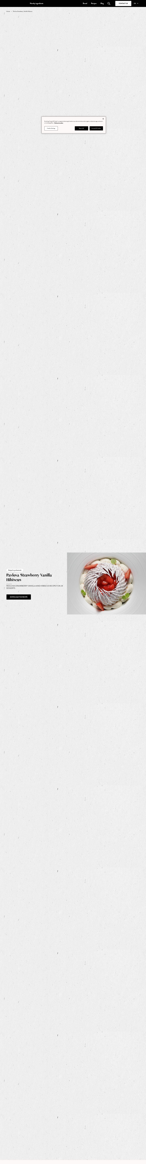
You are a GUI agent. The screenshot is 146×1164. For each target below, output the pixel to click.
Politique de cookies (58, 123)
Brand (85, 3)
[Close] (103, 119)
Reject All (81, 128)
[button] (136, 3)
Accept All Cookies (96, 128)
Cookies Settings (51, 128)
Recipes (94, 3)
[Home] (14, 3)
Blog (102, 3)
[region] (73, 125)
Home (8, 11)
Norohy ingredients (36, 3)
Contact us (123, 3)
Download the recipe (18, 597)
